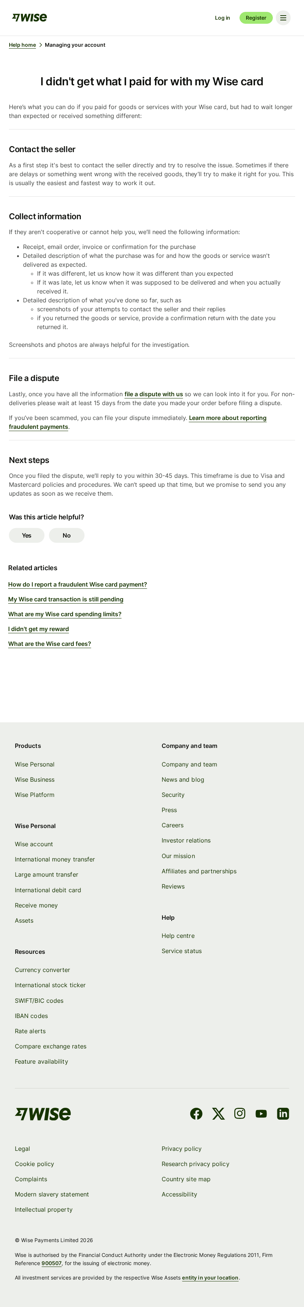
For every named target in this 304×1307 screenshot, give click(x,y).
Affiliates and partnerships (199, 871)
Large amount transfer (46, 874)
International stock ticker (50, 985)
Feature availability (41, 1061)
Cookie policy (34, 1164)
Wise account (34, 844)
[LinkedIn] (283, 1115)
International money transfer (55, 859)
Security (173, 794)
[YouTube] (261, 1115)
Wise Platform (34, 794)
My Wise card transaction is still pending (65, 599)
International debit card (48, 890)
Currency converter (42, 969)
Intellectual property (44, 1209)
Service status (182, 951)
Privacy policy (182, 1148)
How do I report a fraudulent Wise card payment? (77, 584)
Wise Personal (34, 764)
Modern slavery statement (52, 1194)
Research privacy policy (195, 1164)
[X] (218, 1115)
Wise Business (34, 779)
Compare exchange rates (50, 1046)
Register (256, 17)
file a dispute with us (154, 394)
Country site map (186, 1179)
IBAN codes (31, 1015)
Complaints (31, 1179)
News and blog (183, 779)
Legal (22, 1148)
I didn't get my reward (38, 629)
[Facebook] (196, 1115)
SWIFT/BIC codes (39, 1000)
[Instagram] (239, 1115)
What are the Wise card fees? (49, 643)
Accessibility (179, 1194)
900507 (52, 1263)
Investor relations (186, 840)
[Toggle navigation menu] (283, 17)
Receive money (36, 905)
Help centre (178, 935)
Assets (24, 920)
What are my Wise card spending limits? (65, 614)
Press (169, 810)
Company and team (189, 764)
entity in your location (210, 1277)
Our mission (178, 856)
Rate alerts (30, 1031)
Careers (173, 825)
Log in (222, 17)
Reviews (173, 886)
